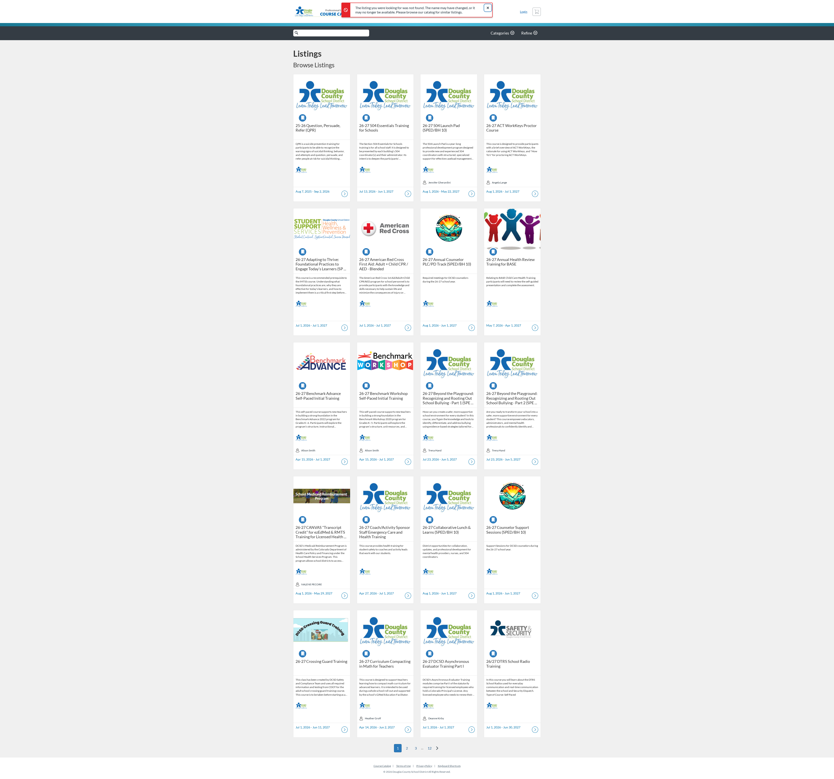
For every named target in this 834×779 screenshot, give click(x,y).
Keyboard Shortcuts (449, 765)
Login (523, 11)
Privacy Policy (424, 765)
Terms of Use (403, 765)
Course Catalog (382, 765)
